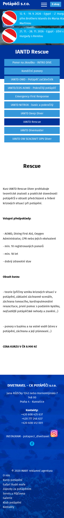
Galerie (7, 498)
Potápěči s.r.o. (16, 4)
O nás (6, 475)
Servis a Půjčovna (14, 493)
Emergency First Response (32, 96)
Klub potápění (12, 502)
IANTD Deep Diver (32, 113)
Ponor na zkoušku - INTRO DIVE (32, 62)
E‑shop (55, 4)
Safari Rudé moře (14, 484)
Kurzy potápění (12, 480)
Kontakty (8, 507)
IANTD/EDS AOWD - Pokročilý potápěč (32, 88)
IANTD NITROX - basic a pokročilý (32, 105)
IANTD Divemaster (32, 130)
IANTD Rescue (32, 121)
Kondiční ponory (32, 71)
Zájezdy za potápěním (17, 489)
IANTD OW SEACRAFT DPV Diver (32, 138)
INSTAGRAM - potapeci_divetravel (27, 436)
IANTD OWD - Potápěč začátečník (32, 79)
